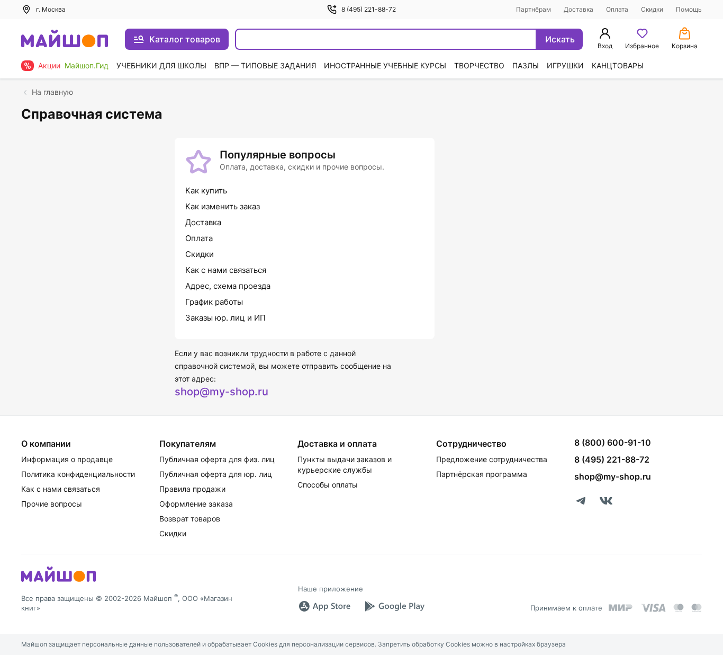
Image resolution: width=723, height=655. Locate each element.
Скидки (652, 9)
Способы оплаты (327, 484)
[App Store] (324, 606)
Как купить (206, 190)
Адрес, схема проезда (227, 286)
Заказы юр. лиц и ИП (225, 318)
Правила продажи (192, 488)
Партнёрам (533, 9)
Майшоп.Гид (87, 65)
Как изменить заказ (222, 206)
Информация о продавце (67, 459)
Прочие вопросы (51, 503)
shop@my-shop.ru (221, 391)
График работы (214, 302)
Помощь (689, 9)
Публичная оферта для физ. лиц (217, 459)
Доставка (578, 9)
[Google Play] (394, 606)
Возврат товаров (189, 518)
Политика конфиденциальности (78, 474)
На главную (52, 91)
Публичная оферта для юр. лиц (215, 474)
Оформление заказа (196, 503)
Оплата (617, 9)
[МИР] (621, 607)
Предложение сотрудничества (491, 459)
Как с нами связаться (225, 270)
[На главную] (64, 39)
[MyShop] (58, 581)
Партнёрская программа (481, 474)
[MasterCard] (678, 608)
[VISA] (653, 608)
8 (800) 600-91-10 (612, 442)
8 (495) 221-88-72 (368, 9)
